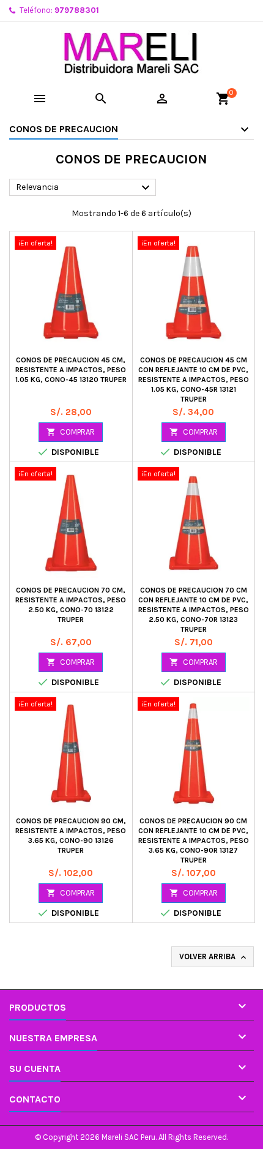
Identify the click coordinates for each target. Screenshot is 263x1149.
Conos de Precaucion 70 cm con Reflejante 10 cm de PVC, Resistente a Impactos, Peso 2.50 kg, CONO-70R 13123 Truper (193, 610)
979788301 (76, 10)
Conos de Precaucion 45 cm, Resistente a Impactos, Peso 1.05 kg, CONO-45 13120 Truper (71, 370)
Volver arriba (213, 957)
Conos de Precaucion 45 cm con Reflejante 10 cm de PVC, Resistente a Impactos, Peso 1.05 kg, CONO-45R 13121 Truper (193, 379)
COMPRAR (70, 431)
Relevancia (84, 188)
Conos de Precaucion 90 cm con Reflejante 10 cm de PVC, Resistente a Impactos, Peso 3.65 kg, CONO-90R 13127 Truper (193, 840)
